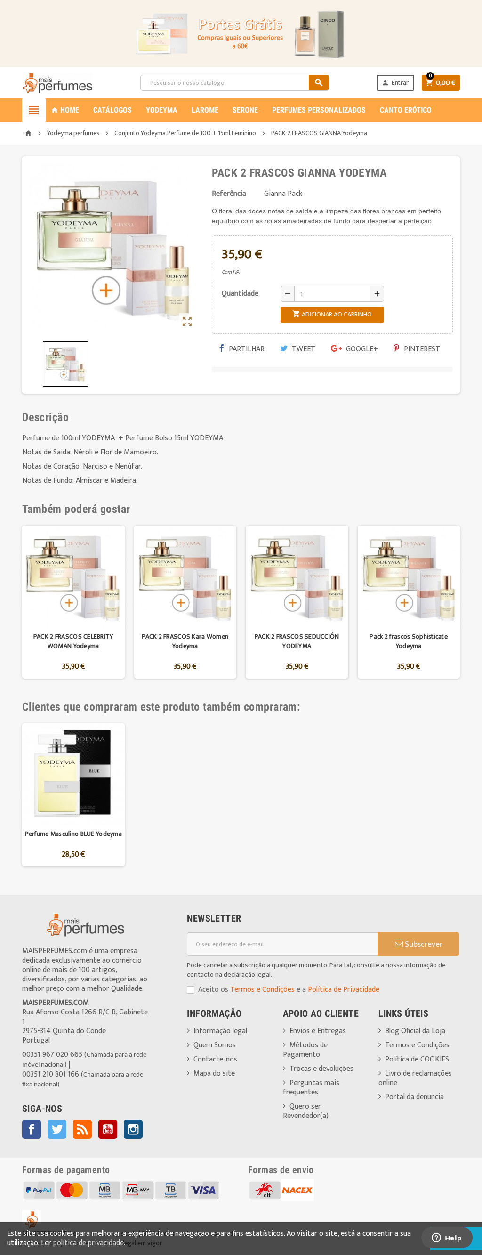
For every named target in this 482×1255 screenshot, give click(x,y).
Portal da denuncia (414, 1097)
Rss (82, 1129)
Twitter (57, 1129)
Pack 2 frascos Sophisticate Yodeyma (409, 641)
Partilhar (246, 349)
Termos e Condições (262, 989)
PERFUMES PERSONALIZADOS (319, 109)
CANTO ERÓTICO (406, 109)
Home (65, 109)
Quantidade (240, 293)
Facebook (31, 1129)
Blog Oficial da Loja (415, 1031)
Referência (229, 194)
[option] (73, 602)
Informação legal (220, 1031)
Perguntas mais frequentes (311, 1088)
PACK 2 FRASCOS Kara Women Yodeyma (185, 641)
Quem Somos (214, 1045)
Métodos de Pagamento (305, 1050)
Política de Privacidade (343, 989)
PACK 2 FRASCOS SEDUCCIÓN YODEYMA (297, 641)
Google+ (361, 349)
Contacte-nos (215, 1059)
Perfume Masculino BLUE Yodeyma (73, 833)
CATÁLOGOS (112, 109)
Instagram (133, 1129)
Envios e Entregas (317, 1031)
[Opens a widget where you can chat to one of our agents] (447, 1238)
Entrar (395, 82)
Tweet (302, 349)
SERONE (245, 109)
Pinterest (421, 349)
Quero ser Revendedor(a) (306, 1111)
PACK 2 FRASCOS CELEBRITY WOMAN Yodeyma (73, 641)
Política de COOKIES (417, 1059)
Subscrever (422, 944)
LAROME (205, 109)
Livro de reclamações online (415, 1078)
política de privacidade (88, 1243)
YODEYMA (161, 109)
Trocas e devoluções (321, 1068)
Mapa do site (214, 1073)
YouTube (107, 1129)
